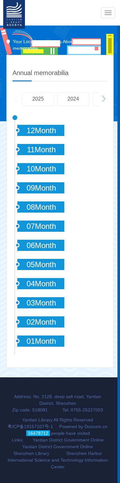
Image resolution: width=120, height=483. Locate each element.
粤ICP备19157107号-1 (30, 426)
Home (52, 41)
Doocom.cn (96, 426)
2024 (73, 99)
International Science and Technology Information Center (58, 463)
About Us (72, 41)
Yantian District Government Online (68, 439)
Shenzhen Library (31, 453)
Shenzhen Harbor (84, 453)
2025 (38, 99)
